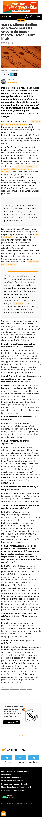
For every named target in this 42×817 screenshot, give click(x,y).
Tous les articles (12, 82)
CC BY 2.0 (4, 70)
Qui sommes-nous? (8, 771)
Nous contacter (6, 774)
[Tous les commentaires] (3, 813)
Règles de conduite (8, 787)
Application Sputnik (24, 787)
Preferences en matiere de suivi (13, 790)
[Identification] (26, 16)
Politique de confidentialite (11, 777)
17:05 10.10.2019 (7, 43)
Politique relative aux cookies (12, 781)
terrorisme (14, 688)
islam (29, 688)
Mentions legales (23, 771)
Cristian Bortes (13, 70)
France (23, 688)
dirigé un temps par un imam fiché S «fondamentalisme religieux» (19, 169)
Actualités (5, 688)
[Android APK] (8, 796)
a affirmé (18, 303)
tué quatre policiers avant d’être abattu (21, 123)
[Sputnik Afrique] (7, 17)
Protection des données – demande (14, 784)
